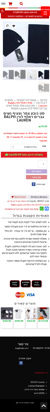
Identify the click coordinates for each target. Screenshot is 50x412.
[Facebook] (33, 184)
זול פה (43, 100)
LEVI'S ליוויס (39, 393)
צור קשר (23, 344)
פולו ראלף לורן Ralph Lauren (23, 205)
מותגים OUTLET (42, 205)
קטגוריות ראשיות (26, 100)
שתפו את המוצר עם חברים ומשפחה (22, 209)
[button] (2, 10)
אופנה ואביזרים (19, 201)
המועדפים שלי (20, 197)
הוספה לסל (36, 171)
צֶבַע (44, 146)
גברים (10, 201)
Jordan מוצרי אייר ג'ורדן (34, 389)
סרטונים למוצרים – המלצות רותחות (25, 16)
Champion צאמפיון (36, 386)
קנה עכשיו (36, 177)
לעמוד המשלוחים (11, 133)
